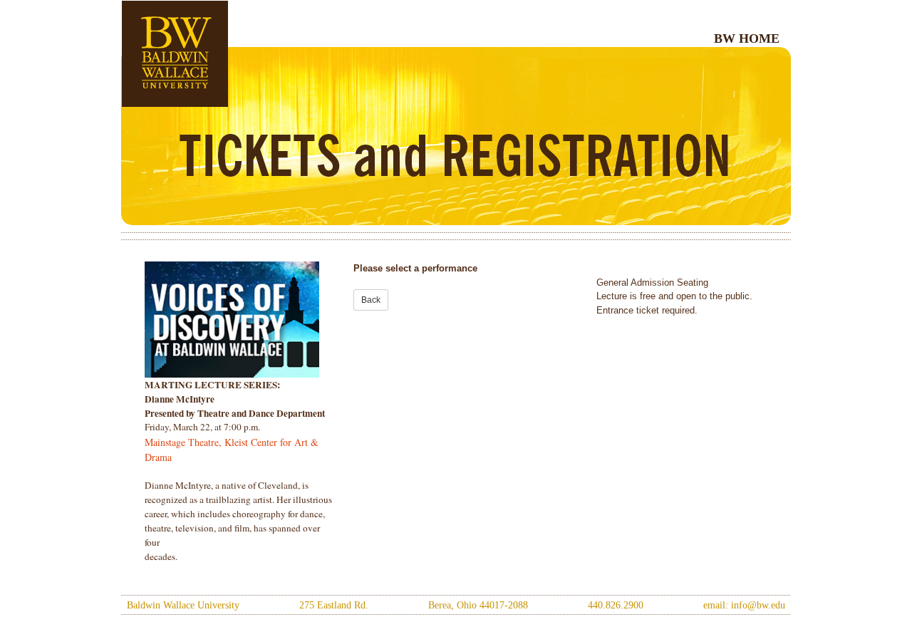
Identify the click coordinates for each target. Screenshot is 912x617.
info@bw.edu (758, 605)
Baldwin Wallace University (183, 605)
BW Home (746, 38)
